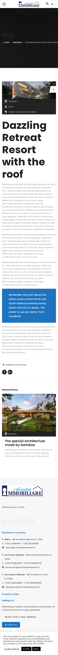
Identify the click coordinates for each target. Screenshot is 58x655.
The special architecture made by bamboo (25, 443)
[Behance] (18, 521)
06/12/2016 (12, 101)
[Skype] (25, 521)
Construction (20, 365)
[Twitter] (11, 521)
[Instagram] (31, 521)
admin (11, 107)
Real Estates (31, 112)
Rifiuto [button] (36, 649)
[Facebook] (4, 521)
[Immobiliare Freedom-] (29, 4)
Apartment (17, 42)
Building (9, 365)
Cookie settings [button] (11, 649)
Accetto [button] (26, 649)
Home (7, 42)
